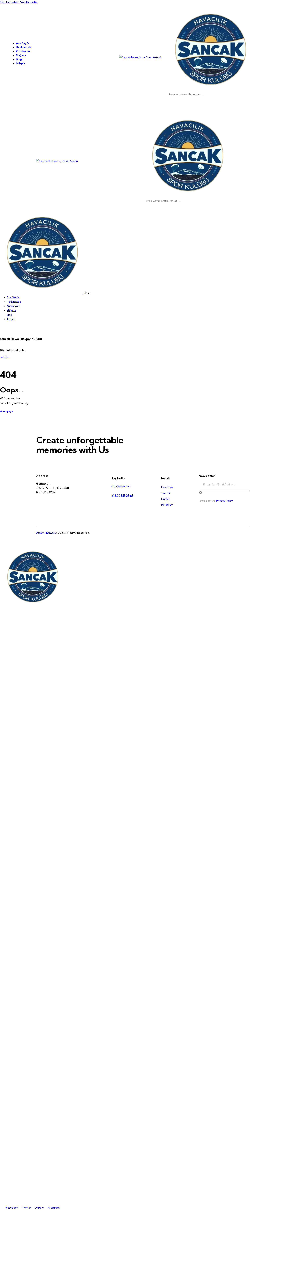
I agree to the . (216, 500)
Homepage (6, 411)
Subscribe (247, 486)
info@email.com (121, 486)
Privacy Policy (224, 500)
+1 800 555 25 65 (122, 496)
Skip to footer (29, 2)
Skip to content (9, 2)
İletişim (4, 357)
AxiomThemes (45, 532)
